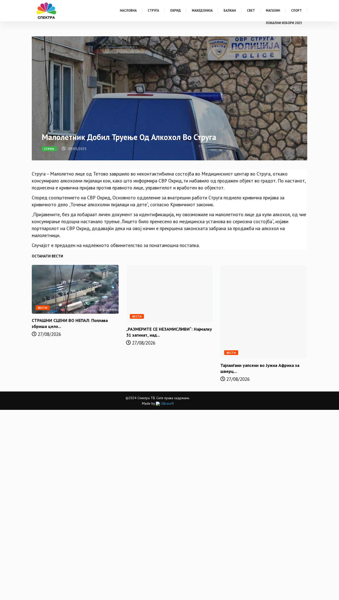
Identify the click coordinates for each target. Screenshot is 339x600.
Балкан (230, 10)
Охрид (175, 10)
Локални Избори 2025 (284, 23)
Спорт (296, 10)
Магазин (273, 10)
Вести (42, 308)
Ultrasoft (167, 403)
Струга (153, 10)
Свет (251, 10)
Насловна (128, 10)
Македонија (202, 10)
